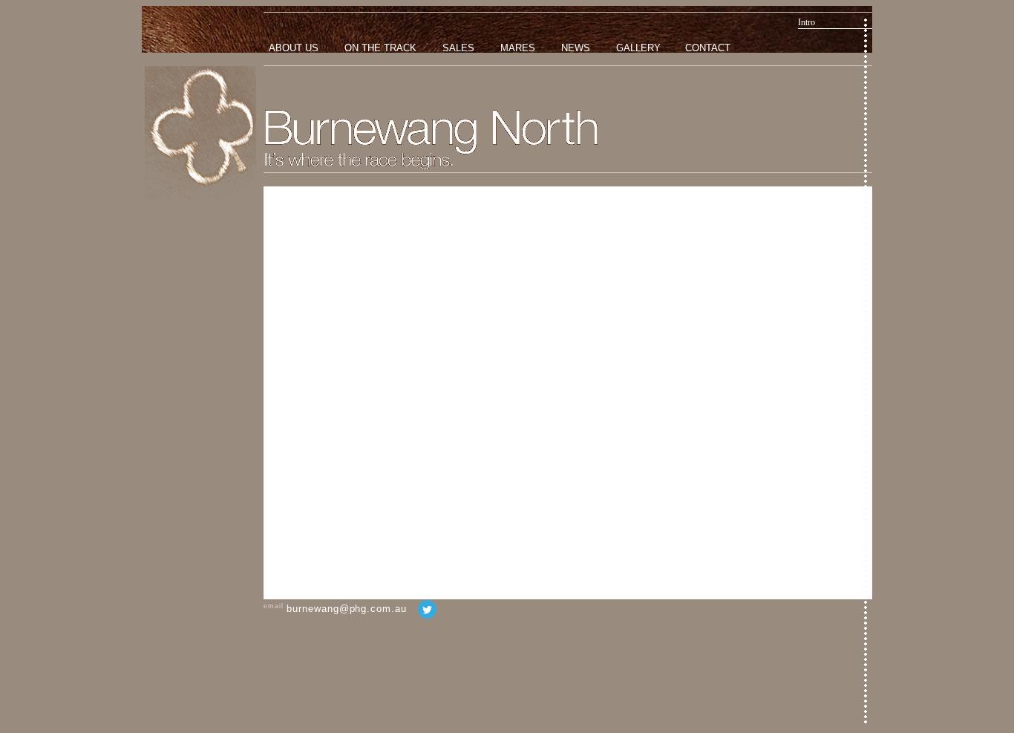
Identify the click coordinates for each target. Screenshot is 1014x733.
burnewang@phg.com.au (346, 608)
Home (200, 133)
